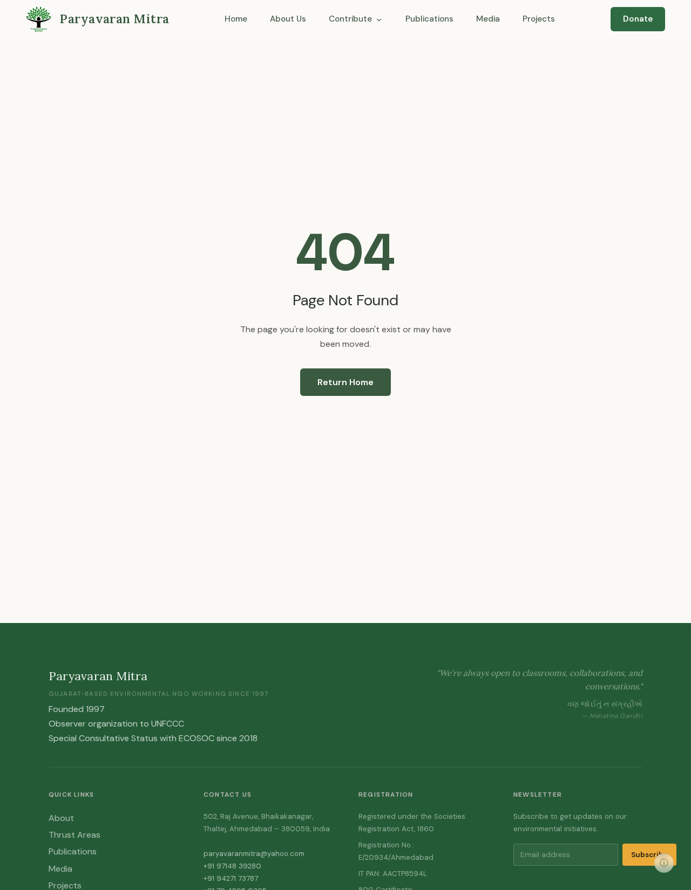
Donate (638, 18)
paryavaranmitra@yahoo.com (254, 853)
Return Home (345, 382)
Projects (539, 18)
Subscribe (649, 854)
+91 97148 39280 (232, 866)
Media (488, 18)
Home (236, 18)
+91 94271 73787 (231, 878)
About (61, 818)
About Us (288, 18)
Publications (429, 18)
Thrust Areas (74, 834)
